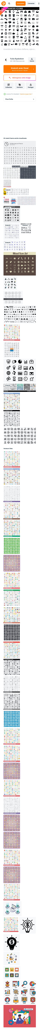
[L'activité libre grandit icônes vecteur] (20, 370)
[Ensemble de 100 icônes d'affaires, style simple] (11, 667)
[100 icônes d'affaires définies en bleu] (11, 719)
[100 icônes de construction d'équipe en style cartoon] (11, 823)
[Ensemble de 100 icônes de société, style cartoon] (11, 892)
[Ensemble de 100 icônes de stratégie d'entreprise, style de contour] (11, 805)
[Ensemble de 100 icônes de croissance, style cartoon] (11, 580)
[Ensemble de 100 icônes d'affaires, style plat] (11, 401)
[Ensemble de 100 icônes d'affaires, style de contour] (7, 183)
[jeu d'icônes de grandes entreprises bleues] (11, 231)
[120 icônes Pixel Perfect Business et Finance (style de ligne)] (20, 153)
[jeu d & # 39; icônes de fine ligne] (20, 172)
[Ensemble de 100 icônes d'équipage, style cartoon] (10, 924)
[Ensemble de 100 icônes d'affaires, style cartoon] (11, 459)
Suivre (32, 61)
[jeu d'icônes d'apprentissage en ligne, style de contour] (20, 435)
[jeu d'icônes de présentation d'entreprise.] (14, 246)
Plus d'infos (9, 99)
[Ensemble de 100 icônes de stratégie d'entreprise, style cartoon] (11, 753)
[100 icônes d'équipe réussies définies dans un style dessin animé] (11, 840)
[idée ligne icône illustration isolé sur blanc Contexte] (27, 925)
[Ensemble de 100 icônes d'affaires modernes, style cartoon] (11, 736)
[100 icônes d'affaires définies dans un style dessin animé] (11, 563)
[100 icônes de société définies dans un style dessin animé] (11, 875)
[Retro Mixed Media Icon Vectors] (20, 264)
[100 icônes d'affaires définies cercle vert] (11, 546)
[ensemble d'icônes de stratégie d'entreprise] (11, 350)
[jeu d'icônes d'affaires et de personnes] (10, 283)
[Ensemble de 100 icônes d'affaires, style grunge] (11, 632)
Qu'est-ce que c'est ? (26, 94)
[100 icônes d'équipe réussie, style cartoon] (11, 788)
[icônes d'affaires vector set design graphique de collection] (20, 387)
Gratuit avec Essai (19, 69)
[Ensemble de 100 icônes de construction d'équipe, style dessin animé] (11, 332)
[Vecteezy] (3, 3)
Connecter (31, 3)
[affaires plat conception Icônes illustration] (11, 972)
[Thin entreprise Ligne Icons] (13, 297)
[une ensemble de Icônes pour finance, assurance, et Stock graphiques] (20, 992)
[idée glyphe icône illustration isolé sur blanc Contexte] (11, 942)
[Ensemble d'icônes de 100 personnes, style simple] (11, 418)
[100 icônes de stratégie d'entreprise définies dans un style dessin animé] (11, 771)
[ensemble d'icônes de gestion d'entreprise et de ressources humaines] (26, 228)
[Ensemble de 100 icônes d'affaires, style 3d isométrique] (11, 528)
